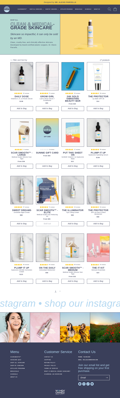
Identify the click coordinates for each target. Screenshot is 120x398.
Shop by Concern (17, 365)
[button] (109, 9)
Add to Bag (22, 108)
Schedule (14, 374)
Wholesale (14, 371)
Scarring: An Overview (53, 374)
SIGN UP (106, 377)
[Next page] (64, 291)
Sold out (47, 224)
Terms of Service (51, 368)
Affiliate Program (17, 368)
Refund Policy (49, 362)
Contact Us (48, 357)
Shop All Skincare (17, 362)
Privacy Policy (50, 365)
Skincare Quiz (15, 359)
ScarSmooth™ (15, 357)
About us (13, 377)
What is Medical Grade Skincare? (57, 371)
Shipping (47, 359)
